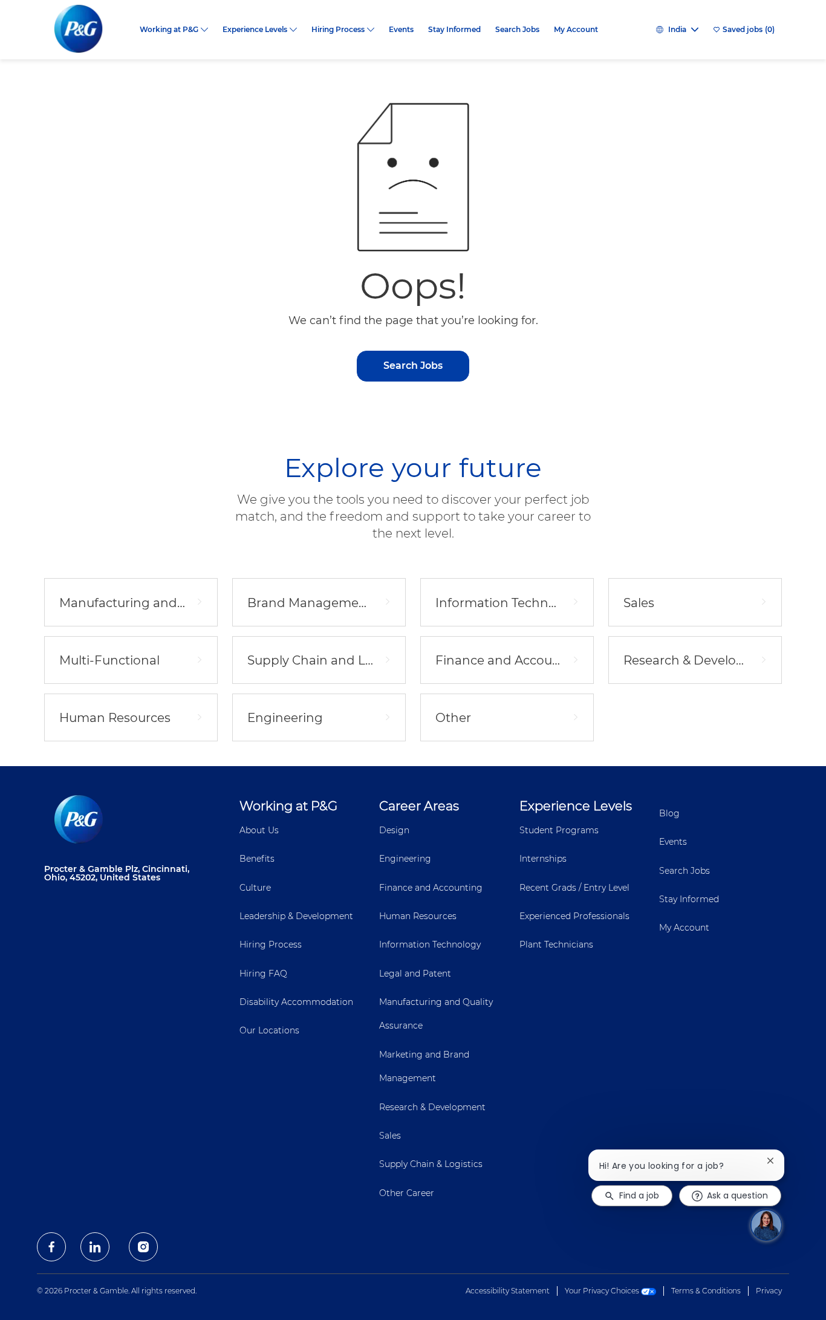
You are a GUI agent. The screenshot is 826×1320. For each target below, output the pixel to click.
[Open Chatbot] (766, 1225)
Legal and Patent (415, 973)
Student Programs (559, 830)
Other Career (406, 1193)
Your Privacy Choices (603, 1290)
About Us (259, 830)
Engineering (405, 858)
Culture (255, 887)
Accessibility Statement (508, 1290)
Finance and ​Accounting (431, 887)
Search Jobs (517, 29)
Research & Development (432, 1107)
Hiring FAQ (263, 973)
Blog (669, 813)
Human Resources (418, 916)
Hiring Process (270, 944)
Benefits (257, 858)
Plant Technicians (556, 944)
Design (394, 830)
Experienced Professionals (574, 916)
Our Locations (269, 1030)
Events (401, 29)
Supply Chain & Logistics (431, 1164)
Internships (543, 858)
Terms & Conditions (706, 1290)
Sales (390, 1135)
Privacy (769, 1290)
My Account (576, 29)
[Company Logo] (88, 29)
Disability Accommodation (296, 1002)
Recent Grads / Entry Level (574, 887)
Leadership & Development (296, 916)
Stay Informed (454, 29)
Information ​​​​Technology (430, 944)
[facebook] (51, 1246)
